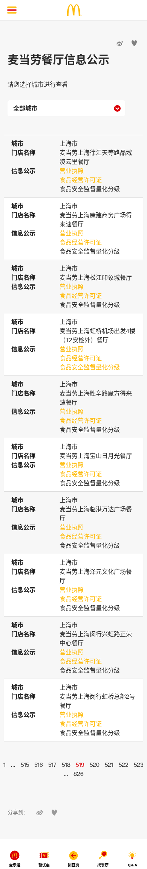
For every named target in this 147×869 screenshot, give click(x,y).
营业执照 (72, 170)
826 (79, 773)
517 (52, 764)
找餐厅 (103, 865)
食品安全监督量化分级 (90, 367)
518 (66, 764)
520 (95, 764)
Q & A (132, 865)
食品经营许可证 (81, 180)
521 (109, 764)
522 (124, 764)
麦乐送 (14, 865)
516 (38, 764)
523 (139, 764)
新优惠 (44, 865)
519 (80, 764)
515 (25, 764)
